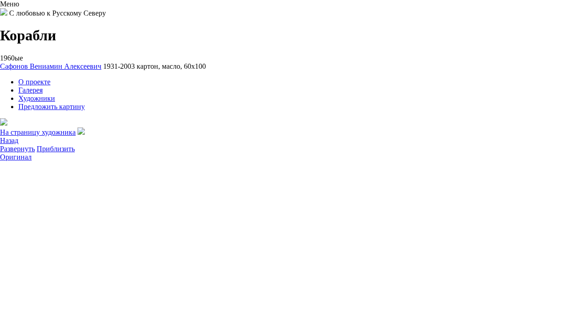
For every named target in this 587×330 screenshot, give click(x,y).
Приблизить (56, 149)
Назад (9, 140)
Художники (36, 98)
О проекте (34, 82)
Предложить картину (51, 106)
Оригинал (16, 157)
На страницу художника (38, 132)
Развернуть (17, 149)
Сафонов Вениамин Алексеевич (50, 66)
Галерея (30, 90)
